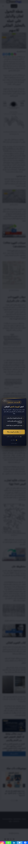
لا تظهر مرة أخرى (14, 443)
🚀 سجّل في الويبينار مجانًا (14, 432)
